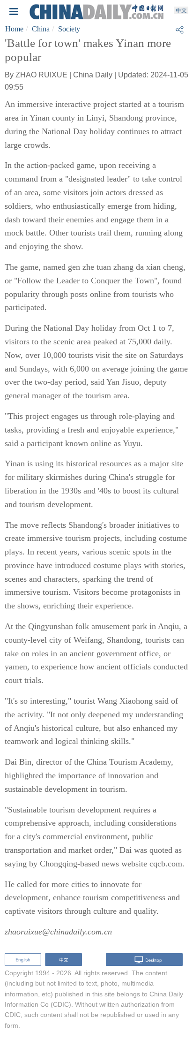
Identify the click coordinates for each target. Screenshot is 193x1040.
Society (69, 29)
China (41, 29)
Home (14, 29)
